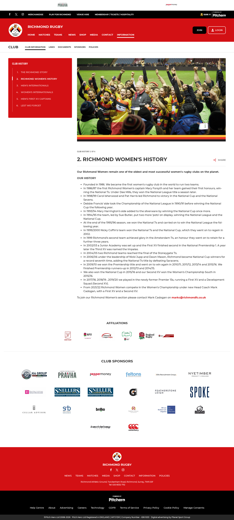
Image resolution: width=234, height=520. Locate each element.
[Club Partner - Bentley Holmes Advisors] (34, 393)
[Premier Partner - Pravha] (62, 5)
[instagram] (22, 15)
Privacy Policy (151, 507)
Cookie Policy (171, 507)
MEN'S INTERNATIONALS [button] (35, 85)
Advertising (66, 507)
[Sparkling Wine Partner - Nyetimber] (200, 375)
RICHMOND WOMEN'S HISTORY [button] (39, 78)
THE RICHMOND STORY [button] (34, 72)
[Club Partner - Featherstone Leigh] (166, 393)
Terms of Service (129, 507)
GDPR (112, 507)
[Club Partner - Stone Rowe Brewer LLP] (67, 410)
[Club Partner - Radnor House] (133, 410)
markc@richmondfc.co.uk (189, 297)
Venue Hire (83, 14)
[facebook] (9, 15)
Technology (97, 507)
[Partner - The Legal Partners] (166, 410)
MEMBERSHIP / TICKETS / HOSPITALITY (114, 14)
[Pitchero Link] (219, 16)
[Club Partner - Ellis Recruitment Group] (166, 375)
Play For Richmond (60, 14)
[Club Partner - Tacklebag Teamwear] (100, 428)
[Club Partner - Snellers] (67, 393)
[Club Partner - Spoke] (200, 393)
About (51, 507)
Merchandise (35, 14)
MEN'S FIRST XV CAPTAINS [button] (36, 98)
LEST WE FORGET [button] (31, 105)
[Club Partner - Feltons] (133, 375)
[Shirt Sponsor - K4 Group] (34, 375)
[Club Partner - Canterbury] (133, 428)
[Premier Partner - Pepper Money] (171, 5)
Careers (82, 507)
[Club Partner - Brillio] (100, 410)
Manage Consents (194, 507)
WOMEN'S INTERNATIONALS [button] (37, 92)
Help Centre (37, 507)
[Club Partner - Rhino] (200, 410)
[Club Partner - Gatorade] (133, 393)
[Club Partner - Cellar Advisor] (34, 410)
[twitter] (16, 15)
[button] (31, 35)
